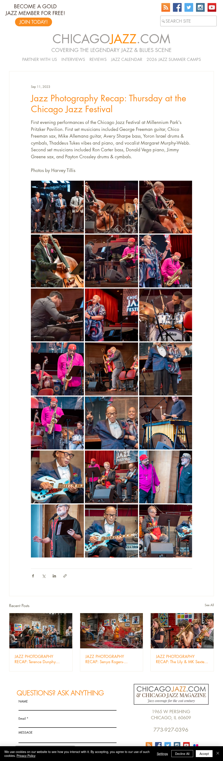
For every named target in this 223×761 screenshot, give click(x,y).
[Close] (217, 754)
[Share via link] (65, 576)
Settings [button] (162, 753)
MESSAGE (25, 732)
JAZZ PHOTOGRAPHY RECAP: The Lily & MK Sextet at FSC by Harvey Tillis (180, 659)
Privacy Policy (26, 755)
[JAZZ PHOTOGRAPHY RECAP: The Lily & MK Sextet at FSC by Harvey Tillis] (182, 630)
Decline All (182, 753)
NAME (23, 701)
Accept (204, 753)
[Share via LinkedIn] (54, 576)
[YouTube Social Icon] (212, 7)
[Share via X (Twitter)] (44, 576)
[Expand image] (57, 207)
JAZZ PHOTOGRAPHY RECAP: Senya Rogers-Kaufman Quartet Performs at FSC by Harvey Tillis (109, 659)
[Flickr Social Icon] (196, 745)
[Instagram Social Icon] (200, 7)
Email (22, 718)
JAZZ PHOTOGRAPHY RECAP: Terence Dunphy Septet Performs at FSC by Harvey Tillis (36, 659)
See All (209, 605)
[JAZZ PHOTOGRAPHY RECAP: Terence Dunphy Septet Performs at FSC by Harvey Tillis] (40, 630)
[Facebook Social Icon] (177, 7)
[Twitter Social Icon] (188, 7)
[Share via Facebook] (33, 576)
